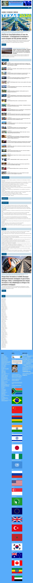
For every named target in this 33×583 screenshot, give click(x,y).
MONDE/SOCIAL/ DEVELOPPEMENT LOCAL (5, 384)
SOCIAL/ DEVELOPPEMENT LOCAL (4, 398)
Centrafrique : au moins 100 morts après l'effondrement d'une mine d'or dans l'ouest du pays (15, 220)
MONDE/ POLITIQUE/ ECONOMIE (4, 378)
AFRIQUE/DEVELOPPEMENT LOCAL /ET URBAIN (5, 361)
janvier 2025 (3, 315)
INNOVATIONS (28, 363)
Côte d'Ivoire (28, 357)
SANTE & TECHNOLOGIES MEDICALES (4, 395)
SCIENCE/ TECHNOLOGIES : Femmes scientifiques (9, 186)
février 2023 (3, 331)
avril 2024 (3, 323)
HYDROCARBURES (28, 362)
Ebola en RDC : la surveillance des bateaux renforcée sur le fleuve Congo (12, 205)
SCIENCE (25, 369)
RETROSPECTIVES (3, 394)
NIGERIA (30, 365)
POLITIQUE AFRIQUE (8, 274)
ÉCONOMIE (24, 375)
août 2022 (3, 335)
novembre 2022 (4, 333)
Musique (28, 365)
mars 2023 (3, 330)
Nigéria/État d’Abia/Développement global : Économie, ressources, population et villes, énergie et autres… (19, 82)
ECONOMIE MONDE (3, 371)
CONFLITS (26, 356)
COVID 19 (24, 357)
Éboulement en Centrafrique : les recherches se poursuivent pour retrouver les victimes (14, 210)
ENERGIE (27, 361)
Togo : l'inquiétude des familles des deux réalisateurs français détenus (12, 213)
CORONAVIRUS (30, 356)
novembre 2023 (4, 328)
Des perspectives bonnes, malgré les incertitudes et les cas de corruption (12, 185)
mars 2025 (3, 313)
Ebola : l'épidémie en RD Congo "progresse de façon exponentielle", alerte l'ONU (13, 207)
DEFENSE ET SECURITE (3, 366)
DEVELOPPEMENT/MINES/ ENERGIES (23, 31)
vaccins (23, 374)
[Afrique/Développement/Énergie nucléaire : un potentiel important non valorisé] (4, 101)
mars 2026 (3, 303)
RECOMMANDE (18, 274)
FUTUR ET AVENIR (3, 374)
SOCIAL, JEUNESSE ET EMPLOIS (4, 397)
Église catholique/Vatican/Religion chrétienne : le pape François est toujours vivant (17, 168)
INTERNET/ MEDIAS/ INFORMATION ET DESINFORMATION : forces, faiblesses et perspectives (16, 189)
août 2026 (3, 298)
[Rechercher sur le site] (30, 7)
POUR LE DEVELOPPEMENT (3, 392)
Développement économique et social (27, 360)
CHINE (23, 356)
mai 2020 (3, 347)
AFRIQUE (25, 355)
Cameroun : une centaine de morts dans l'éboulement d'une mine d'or (12, 216)
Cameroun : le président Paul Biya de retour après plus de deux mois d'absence (13, 212)
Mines (23, 365)
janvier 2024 (3, 326)
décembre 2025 (4, 306)
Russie (29, 367)
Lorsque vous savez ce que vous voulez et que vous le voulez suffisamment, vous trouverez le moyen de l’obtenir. (17, 362)
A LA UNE (3, 31)
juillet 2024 (3, 321)
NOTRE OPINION (4, 274)
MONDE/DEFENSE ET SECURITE (4, 382)
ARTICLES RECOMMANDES (5, 60)
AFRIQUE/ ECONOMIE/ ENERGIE (4, 357)
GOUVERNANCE (24, 362)
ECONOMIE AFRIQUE (3, 370)
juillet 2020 (3, 345)
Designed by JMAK (18, 350)
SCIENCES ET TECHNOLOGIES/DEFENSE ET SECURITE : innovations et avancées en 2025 (17, 159)
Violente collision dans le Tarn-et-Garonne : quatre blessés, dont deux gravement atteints (15, 233)
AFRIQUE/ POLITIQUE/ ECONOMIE (4, 358)
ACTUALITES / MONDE (6, 31)
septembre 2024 (4, 319)
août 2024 (3, 320)
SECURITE (31, 369)
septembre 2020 (4, 343)
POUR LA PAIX (2, 391)
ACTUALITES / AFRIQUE (7, 273)
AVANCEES (31, 355)
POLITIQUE (2, 388)
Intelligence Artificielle (26, 364)
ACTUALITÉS (2, 355)
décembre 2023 (4, 327)
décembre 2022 (4, 332)
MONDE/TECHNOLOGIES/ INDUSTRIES (4, 385)
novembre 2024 (4, 317)
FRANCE (29, 361)
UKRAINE (27, 373)
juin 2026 (3, 300)
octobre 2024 (4, 318)
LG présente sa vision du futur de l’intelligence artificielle (10, 193)
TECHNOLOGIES (26, 371)
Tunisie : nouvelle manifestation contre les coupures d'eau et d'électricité (12, 206)
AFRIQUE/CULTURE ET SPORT (4, 360)
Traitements (24, 373)
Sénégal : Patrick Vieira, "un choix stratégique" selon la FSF (10, 222)
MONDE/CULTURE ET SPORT (4, 381)
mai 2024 (3, 322)
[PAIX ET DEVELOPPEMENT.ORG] (16, 3)
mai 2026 (3, 301)
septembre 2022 (4, 334)
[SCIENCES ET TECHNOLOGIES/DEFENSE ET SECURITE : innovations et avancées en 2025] (4, 160)
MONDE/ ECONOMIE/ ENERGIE (21, 48)
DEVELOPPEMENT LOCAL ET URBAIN (14, 31)
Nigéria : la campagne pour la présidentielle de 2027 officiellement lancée (12, 217)
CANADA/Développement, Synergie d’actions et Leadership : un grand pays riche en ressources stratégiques (19, 155)
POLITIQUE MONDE (13, 274)
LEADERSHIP (31, 364)
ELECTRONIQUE (24, 361)
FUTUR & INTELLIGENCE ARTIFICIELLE (4, 373)
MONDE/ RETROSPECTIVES (3, 379)
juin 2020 (3, 346)
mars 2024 (3, 324)
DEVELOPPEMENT (29, 273)
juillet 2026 (3, 299)
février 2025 (3, 314)
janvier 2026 (3, 305)
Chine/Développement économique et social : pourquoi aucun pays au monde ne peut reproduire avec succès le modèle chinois (19, 123)
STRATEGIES (26, 274)
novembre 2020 (4, 342)
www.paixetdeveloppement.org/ (15, 380)
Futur (32, 361)
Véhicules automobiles (28, 374)
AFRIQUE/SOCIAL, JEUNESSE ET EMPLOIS (5, 364)
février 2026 (3, 304)
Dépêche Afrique (5, 202)
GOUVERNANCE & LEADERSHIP (4, 375)
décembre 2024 (4, 316)
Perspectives (23, 366)
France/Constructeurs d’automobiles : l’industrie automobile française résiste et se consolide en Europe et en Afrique (19, 69)
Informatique (24, 363)
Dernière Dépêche (5, 198)
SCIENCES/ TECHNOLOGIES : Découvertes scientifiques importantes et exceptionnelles (14, 182)
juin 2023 (3, 329)
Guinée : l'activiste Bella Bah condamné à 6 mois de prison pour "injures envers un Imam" (15, 214)
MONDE (25, 365)
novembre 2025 (4, 307)
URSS (29, 373)
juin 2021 (3, 337)
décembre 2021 (4, 336)
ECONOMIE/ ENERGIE (15, 48)
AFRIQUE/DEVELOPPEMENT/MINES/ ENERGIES (20, 273)
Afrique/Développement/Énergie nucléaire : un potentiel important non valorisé (17, 100)
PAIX (32, 365)
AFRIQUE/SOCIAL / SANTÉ (3, 363)
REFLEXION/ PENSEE (22, 274)
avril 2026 (3, 302)
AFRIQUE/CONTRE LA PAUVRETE (4, 359)
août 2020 (3, 344)
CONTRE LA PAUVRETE (3, 365)
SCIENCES (2, 396)
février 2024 (3, 325)
